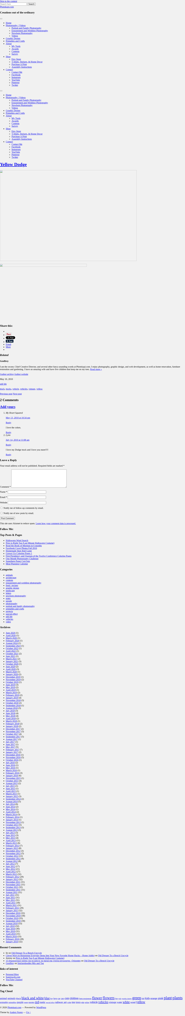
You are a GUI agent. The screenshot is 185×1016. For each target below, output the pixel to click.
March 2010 (11, 936)
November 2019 (13, 679)
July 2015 (10, 786)
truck (2, 389)
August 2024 (12, 643)
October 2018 (12, 703)
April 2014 (11, 812)
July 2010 (10, 926)
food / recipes (12, 585)
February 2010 (12, 939)
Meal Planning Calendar (17, 564)
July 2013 (10, 832)
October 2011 (12, 887)
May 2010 (10, 931)
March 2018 (11, 721)
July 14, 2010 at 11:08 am (17, 440)
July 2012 (10, 864)
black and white (33, 998)
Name (3, 492)
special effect (12, 614)
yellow (39, 389)
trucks (8, 389)
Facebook (16, 75)
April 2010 (11, 934)
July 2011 (10, 895)
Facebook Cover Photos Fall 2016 (21, 548)
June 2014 (10, 807)
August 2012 (12, 861)
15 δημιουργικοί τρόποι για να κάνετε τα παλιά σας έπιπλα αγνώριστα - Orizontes (43, 960)
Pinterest (15, 82)
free (116, 999)
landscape (10, 590)
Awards (15, 49)
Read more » (96, 369)
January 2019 (12, 698)
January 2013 (12, 848)
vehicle (15, 389)
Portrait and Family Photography (26, 28)
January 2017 (12, 752)
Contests (15, 51)
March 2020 (11, 672)
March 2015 (11, 794)
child (67, 998)
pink (160, 998)
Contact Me (17, 72)
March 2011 (11, 905)
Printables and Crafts (15, 41)
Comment (5, 487)
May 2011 (10, 900)
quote (26, 1002)
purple (20, 1002)
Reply (8, 422)
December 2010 (13, 913)
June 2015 (10, 788)
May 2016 (10, 768)
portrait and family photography (20, 606)
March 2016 (11, 770)
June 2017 (10, 744)
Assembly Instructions (22, 67)
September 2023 (13, 646)
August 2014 (12, 801)
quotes (31, 1002)
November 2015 (13, 778)
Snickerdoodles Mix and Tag (30, 963)
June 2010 (10, 928)
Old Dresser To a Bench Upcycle (26, 953)
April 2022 (11, 651)
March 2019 (11, 692)
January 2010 (12, 941)
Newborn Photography (22, 33)
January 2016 (12, 775)
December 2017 (13, 729)
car (59, 998)
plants (177, 997)
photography (11, 603)
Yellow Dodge (13, 164)
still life (3, 384)
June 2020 (10, 666)
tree (73, 1002)
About (9, 43)
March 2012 (11, 874)
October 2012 (12, 856)
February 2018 (12, 723)
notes (8, 598)
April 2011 (11, 903)
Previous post (6, 394)
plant (168, 998)
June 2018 (10, 713)
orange (153, 998)
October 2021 (12, 653)
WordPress (41, 1007)
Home (8, 23)
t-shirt (69, 1002)
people (9, 601)
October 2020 (12, 664)
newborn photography (16, 596)
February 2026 (12, 640)
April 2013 (11, 840)
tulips (87, 1002)
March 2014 (11, 814)
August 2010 (12, 923)
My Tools (16, 46)
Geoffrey (10, 963)
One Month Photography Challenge (22, 558)
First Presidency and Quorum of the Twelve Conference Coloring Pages (38, 556)
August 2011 (11, 892)
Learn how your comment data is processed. (56, 523)
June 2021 (10, 656)
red (37, 1002)
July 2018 (10, 710)
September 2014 (13, 799)
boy (51, 999)
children (74, 998)
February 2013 (12, 845)
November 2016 (13, 757)
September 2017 (13, 736)
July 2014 (10, 804)
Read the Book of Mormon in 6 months (24, 545)
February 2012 (12, 877)
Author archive (7, 374)
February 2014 (12, 817)
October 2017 (12, 734)
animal (3, 998)
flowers (109, 998)
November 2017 (13, 731)
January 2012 (12, 879)
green (136, 998)
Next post (17, 394)
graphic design (12, 588)
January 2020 (12, 674)
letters (8, 593)
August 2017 (12, 739)
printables (12, 1002)
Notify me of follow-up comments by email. (23, 508)
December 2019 (13, 677)
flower (97, 998)
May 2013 (10, 838)
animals (9, 575)
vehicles (23, 389)
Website (3, 502)
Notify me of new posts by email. (18, 513)
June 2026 (10, 633)
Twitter (15, 85)
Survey (15, 54)
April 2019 (11, 690)
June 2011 (10, 897)
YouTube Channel (14, 979)
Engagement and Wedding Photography (30, 30)
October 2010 (12, 918)
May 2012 (10, 869)
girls (119, 998)
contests (9, 580)
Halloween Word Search (17, 540)
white (126, 1002)
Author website (21, 374)
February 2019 (12, 695)
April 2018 (11, 718)
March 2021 (11, 659)
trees (78, 1002)
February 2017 (12, 749)
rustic (42, 1002)
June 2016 (10, 765)
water (119, 1002)
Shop (8, 56)
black (18, 998)
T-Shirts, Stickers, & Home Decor (27, 62)
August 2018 (12, 708)
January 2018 (12, 726)
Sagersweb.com (13, 977)
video (8, 622)
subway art (61, 1002)
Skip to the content (8, 1)
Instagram (16, 77)
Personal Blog (12, 974)
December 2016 (13, 755)
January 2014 (12, 819)
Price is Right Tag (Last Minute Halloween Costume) (30, 543)
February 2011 (12, 908)
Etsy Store (16, 59)
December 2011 (13, 882)
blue (47, 998)
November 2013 (13, 822)
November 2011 (13, 884)
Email (3, 497)
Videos (15, 36)
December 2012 (13, 851)
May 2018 (10, 716)
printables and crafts (15, 609)
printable (4, 1002)
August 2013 (12, 830)
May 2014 (10, 809)
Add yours (7, 407)
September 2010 (13, 921)
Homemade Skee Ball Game (19, 551)
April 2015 (11, 791)
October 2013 (12, 825)
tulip (82, 1002)
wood (133, 1002)
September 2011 (13, 890)
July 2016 (10, 762)
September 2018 (13, 705)
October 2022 (12, 648)
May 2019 (10, 687)
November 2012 (13, 853)
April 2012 (11, 871)
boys (55, 998)
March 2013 (11, 843)
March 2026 (11, 638)
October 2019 (12, 682)
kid (143, 998)
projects (9, 611)
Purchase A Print (19, 64)
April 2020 (11, 669)
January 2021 (12, 661)
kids (147, 998)
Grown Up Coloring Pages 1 (19, 553)
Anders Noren (16, 1012)
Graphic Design (13, 38)
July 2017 (10, 742)
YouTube (16, 80)
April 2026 (11, 635)
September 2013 (13, 827)
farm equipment (85, 999)
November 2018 (13, 700)
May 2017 (10, 747)
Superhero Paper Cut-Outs (18, 561)
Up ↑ (28, 1012)
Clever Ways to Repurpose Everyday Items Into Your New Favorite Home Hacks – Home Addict (50, 955)
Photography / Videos (16, 25)
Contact (9, 69)
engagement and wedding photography (23, 583)
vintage (32, 389)
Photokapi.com (7, 7)
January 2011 (12, 910)
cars (62, 998)
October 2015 (12, 781)
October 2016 (12, 760)
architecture (11, 577)
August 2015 (12, 783)
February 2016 (12, 773)
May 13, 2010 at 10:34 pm (18, 418)
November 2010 (13, 916)
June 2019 (10, 685)
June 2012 (10, 866)
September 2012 (13, 858)
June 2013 (10, 835)
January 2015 (12, 796)
